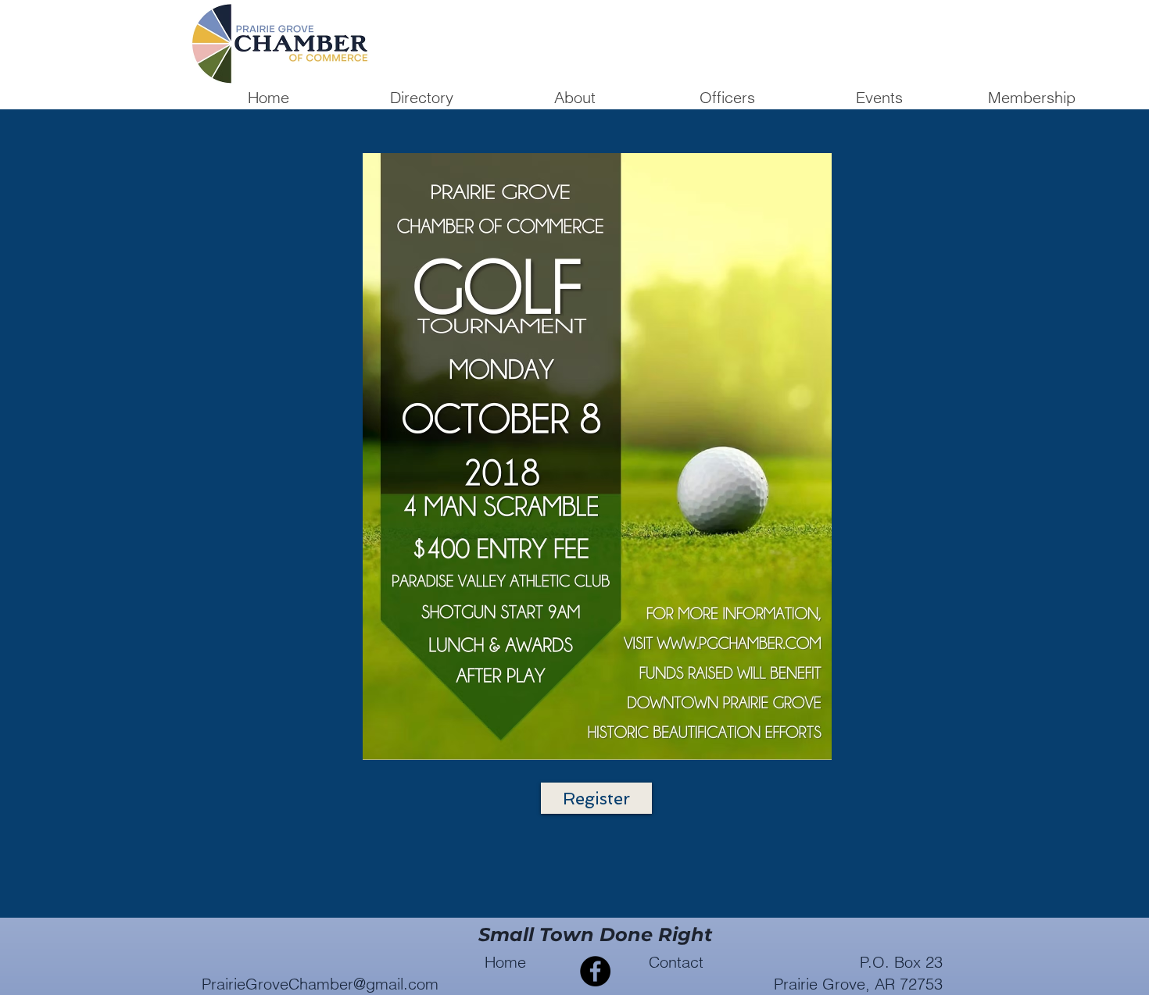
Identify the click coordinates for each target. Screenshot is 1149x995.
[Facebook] (595, 971)
